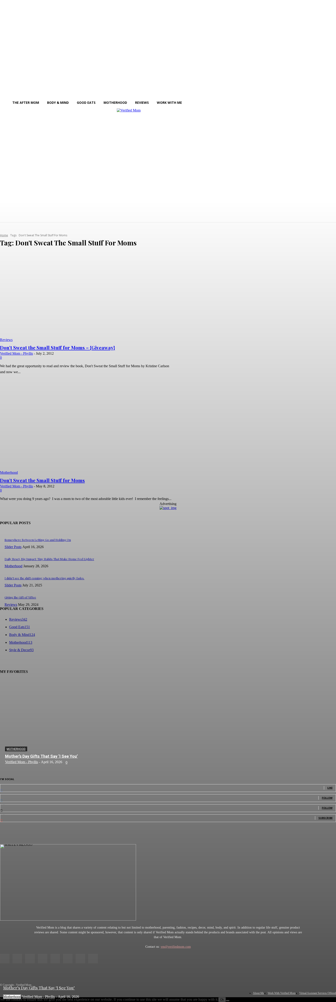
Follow (327, 797)
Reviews (6, 340)
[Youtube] (93, 958)
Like (330, 787)
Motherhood (9, 472)
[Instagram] (17, 958)
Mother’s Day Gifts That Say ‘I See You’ (41, 756)
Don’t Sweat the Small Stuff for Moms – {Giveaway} (57, 347)
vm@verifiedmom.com (176, 946)
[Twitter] (80, 958)
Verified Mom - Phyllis (16, 353)
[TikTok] (67, 958)
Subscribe (325, 818)
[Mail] (42, 958)
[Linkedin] (30, 958)
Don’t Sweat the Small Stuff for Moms (42, 480)
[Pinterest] (55, 958)
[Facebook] (4, 958)
